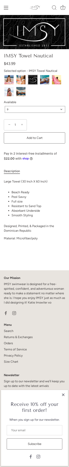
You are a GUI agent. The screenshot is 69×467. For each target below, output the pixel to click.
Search (8, 331)
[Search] (54, 8)
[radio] (9, 80)
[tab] (14, 171)
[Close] (63, 395)
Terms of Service (15, 349)
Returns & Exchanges (18, 337)
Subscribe (34, 444)
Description (12, 171)
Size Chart (11, 361)
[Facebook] (31, 456)
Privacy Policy (13, 355)
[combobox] (35, 109)
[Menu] (6, 7)
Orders (8, 343)
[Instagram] (38, 456)
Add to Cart (35, 138)
